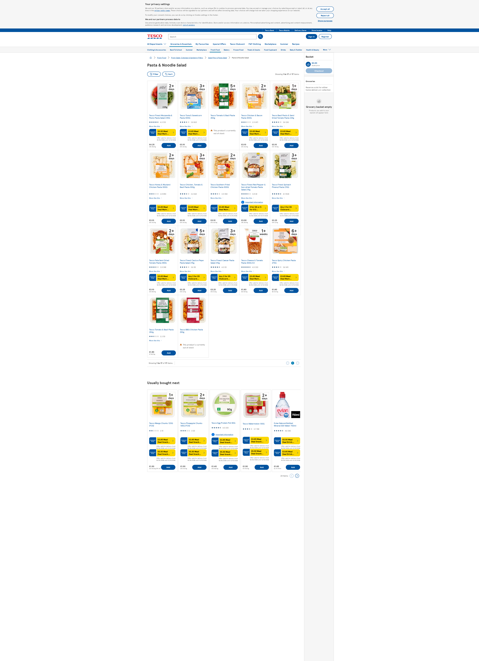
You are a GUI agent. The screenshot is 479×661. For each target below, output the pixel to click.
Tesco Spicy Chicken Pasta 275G (284, 261)
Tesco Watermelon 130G (253, 423)
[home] (151, 58)
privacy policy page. (162, 10)
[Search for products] (260, 36)
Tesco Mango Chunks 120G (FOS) (161, 424)
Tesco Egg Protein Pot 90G (223, 422)
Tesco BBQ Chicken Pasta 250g (191, 330)
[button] (269, 30)
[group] (162, 431)
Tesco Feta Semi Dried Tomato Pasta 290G (159, 261)
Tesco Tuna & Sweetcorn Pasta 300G (191, 116)
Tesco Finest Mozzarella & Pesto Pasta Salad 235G (160, 116)
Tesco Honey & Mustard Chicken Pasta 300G (159, 185)
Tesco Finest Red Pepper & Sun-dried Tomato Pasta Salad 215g (253, 187)
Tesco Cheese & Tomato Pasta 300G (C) (252, 261)
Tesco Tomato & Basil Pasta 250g (161, 330)
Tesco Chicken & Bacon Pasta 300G (251, 116)
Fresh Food (161, 57)
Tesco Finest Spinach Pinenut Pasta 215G (281, 185)
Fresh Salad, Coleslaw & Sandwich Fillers (187, 57)
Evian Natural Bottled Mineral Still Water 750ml (285, 424)
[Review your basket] (308, 64)
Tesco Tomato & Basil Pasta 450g (223, 116)
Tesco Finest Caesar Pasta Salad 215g (222, 261)
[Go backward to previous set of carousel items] (292, 476)
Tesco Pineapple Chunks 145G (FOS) (191, 424)
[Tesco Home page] (154, 36)
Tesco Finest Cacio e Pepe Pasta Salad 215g (192, 261)
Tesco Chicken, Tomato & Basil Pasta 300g (191, 185)
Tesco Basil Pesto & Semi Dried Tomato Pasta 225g (283, 116)
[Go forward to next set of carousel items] (297, 476)
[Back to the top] (240, 373)
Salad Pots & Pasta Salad (217, 57)
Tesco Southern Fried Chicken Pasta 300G (220, 185)
